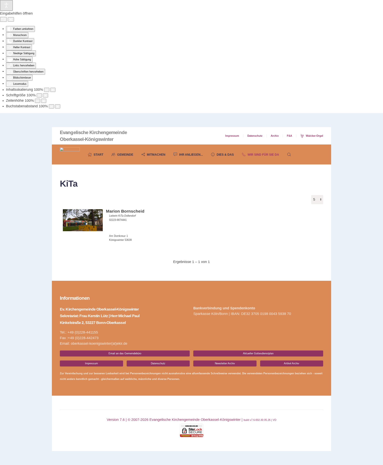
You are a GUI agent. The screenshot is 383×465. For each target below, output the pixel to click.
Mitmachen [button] (156, 154)
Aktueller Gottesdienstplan (258, 353)
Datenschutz (255, 135)
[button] (289, 154)
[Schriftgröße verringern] (39, 95)
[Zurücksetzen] (3, 19)
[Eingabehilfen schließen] (11, 19)
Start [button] (98, 154)
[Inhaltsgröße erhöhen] (52, 90)
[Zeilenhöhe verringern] (37, 101)
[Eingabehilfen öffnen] (6, 5)
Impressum (232, 135)
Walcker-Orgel (314, 135)
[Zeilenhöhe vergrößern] (43, 101)
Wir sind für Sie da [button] (263, 154)
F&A (289, 135)
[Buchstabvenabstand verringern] (51, 106)
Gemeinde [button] (125, 154)
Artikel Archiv (291, 363)
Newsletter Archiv (225, 363)
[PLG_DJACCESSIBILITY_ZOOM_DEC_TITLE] (46, 90)
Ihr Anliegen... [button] (191, 154)
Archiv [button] (275, 135)
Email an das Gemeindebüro (125, 353)
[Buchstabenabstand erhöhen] (57, 106)
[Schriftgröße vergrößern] (45, 95)
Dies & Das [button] (225, 154)
